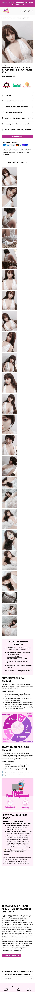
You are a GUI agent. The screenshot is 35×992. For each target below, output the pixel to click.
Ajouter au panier (17, 136)
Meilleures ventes (9, 16)
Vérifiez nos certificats (11, 955)
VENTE (5, 11)
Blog (4, 63)
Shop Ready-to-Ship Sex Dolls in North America (17, 772)
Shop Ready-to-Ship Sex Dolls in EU (13, 775)
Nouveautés (7, 28)
